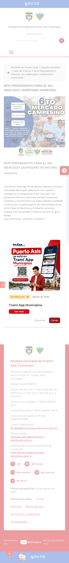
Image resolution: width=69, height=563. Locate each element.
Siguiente (39, 320)
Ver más (19, 311)
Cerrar (54, 320)
